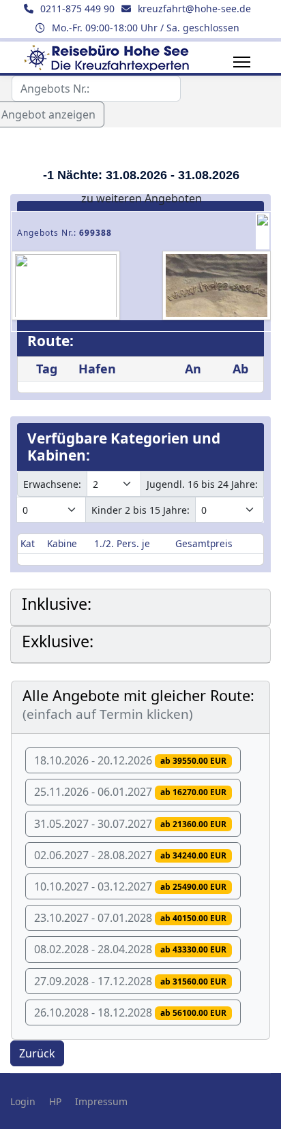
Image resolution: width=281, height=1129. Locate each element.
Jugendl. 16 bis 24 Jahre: (202, 484)
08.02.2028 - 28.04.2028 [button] (130, 949)
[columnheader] (31, 544)
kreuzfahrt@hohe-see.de (194, 8)
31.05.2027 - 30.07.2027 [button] (130, 823)
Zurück (37, 1053)
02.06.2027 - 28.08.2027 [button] (130, 855)
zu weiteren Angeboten (141, 198)
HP (55, 1101)
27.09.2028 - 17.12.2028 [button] (130, 981)
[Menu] (241, 62)
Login (22, 1101)
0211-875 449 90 (77, 8)
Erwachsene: (52, 484)
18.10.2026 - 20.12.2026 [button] (130, 760)
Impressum (101, 1101)
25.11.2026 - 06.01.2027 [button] (130, 791)
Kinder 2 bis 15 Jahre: (140, 510)
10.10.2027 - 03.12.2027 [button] (130, 886)
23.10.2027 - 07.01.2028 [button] (130, 917)
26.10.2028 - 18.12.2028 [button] (130, 1012)
